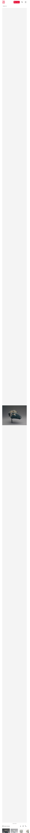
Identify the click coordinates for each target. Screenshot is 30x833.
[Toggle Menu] (25, 2)
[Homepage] (3, 2)
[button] (14, 415)
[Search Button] (22, 2)
